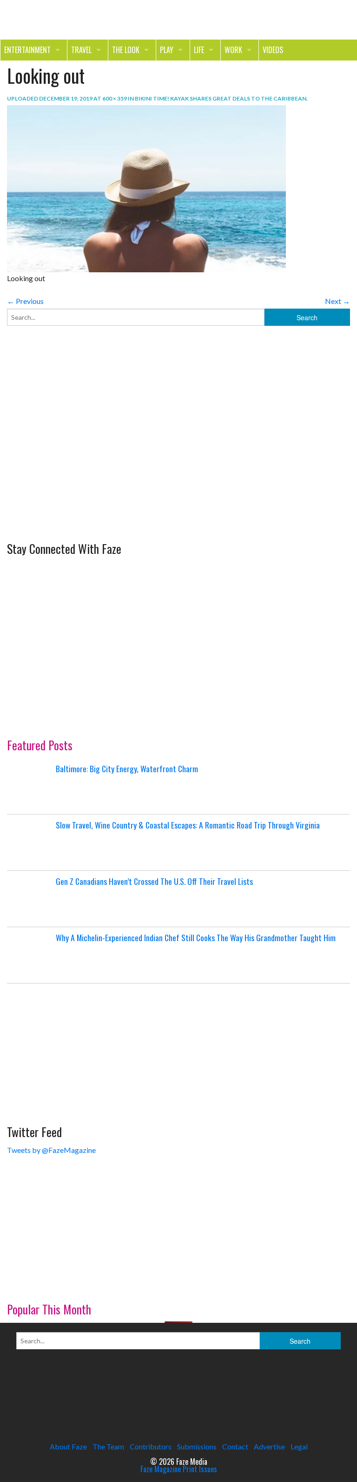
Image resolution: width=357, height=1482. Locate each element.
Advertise (269, 1446)
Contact (235, 1446)
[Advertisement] (76, 463)
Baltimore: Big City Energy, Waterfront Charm (127, 768)
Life (199, 49)
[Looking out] (146, 187)
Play (166, 49)
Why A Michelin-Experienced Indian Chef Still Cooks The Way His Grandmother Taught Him (196, 937)
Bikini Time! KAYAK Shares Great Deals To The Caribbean (220, 98)
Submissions (197, 1446)
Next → (337, 300)
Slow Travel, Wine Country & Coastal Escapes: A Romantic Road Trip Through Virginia (188, 825)
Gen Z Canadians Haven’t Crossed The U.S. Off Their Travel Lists (154, 881)
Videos (273, 49)
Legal (299, 1446)
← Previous (25, 300)
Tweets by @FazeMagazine (51, 1149)
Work (233, 49)
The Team (108, 1446)
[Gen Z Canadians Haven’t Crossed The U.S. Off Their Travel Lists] (30, 899)
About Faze (68, 1446)
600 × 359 (114, 98)
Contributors (151, 1446)
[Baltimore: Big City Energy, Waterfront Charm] (30, 786)
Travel (81, 49)
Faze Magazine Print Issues (178, 1469)
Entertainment (27, 49)
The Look (125, 49)
